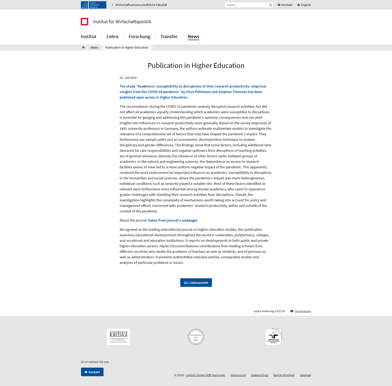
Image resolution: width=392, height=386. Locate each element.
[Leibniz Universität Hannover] (93, 5)
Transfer (169, 36)
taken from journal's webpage (172, 220)
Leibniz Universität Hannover (205, 375)
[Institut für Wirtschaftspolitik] (82, 47)
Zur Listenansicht (196, 283)
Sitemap (305, 375)
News (193, 36)
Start (270, 4)
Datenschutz (259, 375)
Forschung (139, 36)
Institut (88, 36)
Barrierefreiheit (284, 375)
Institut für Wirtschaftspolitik (122, 21)
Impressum (238, 375)
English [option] (306, 5)
